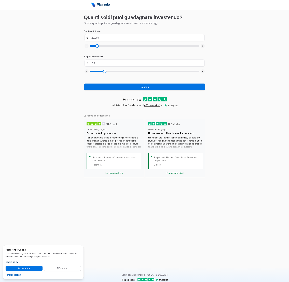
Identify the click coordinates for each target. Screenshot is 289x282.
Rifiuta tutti (62, 268)
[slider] (97, 46)
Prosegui (144, 87)
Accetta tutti (24, 268)
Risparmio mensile (94, 56)
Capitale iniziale (92, 31)
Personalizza (14, 274)
